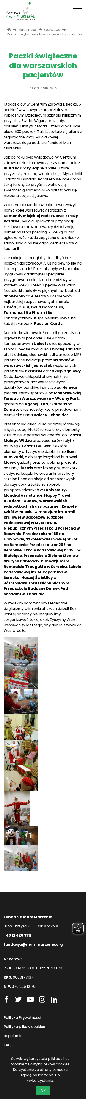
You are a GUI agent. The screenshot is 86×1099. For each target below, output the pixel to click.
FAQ (7, 1045)
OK (43, 1090)
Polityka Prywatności (22, 1017)
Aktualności (27, 29)
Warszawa (52, 29)
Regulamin (13, 1035)
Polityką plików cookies (48, 1064)
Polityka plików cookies (24, 1026)
